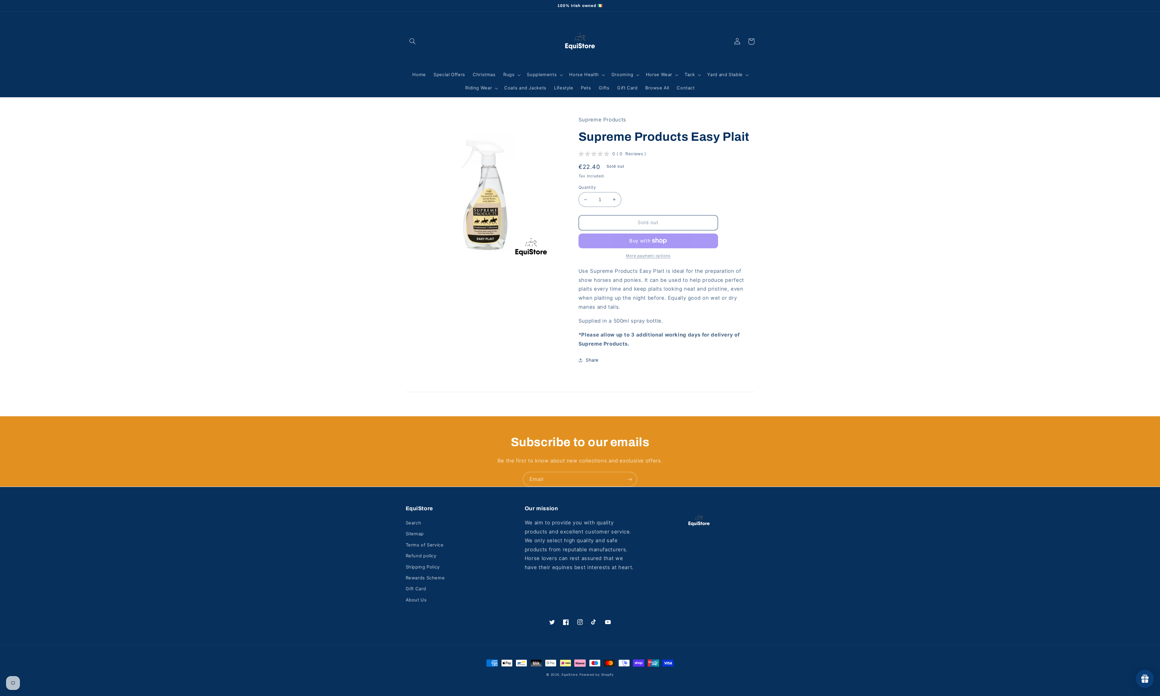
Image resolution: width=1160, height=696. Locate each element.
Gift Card (416, 588)
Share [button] (592, 360)
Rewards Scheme (425, 578)
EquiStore (570, 675)
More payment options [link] (648, 255)
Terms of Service (425, 545)
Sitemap (415, 533)
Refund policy (421, 556)
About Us (416, 600)
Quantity (587, 187)
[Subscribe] (630, 479)
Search (413, 523)
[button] (413, 41)
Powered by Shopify (596, 675)
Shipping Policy (423, 567)
